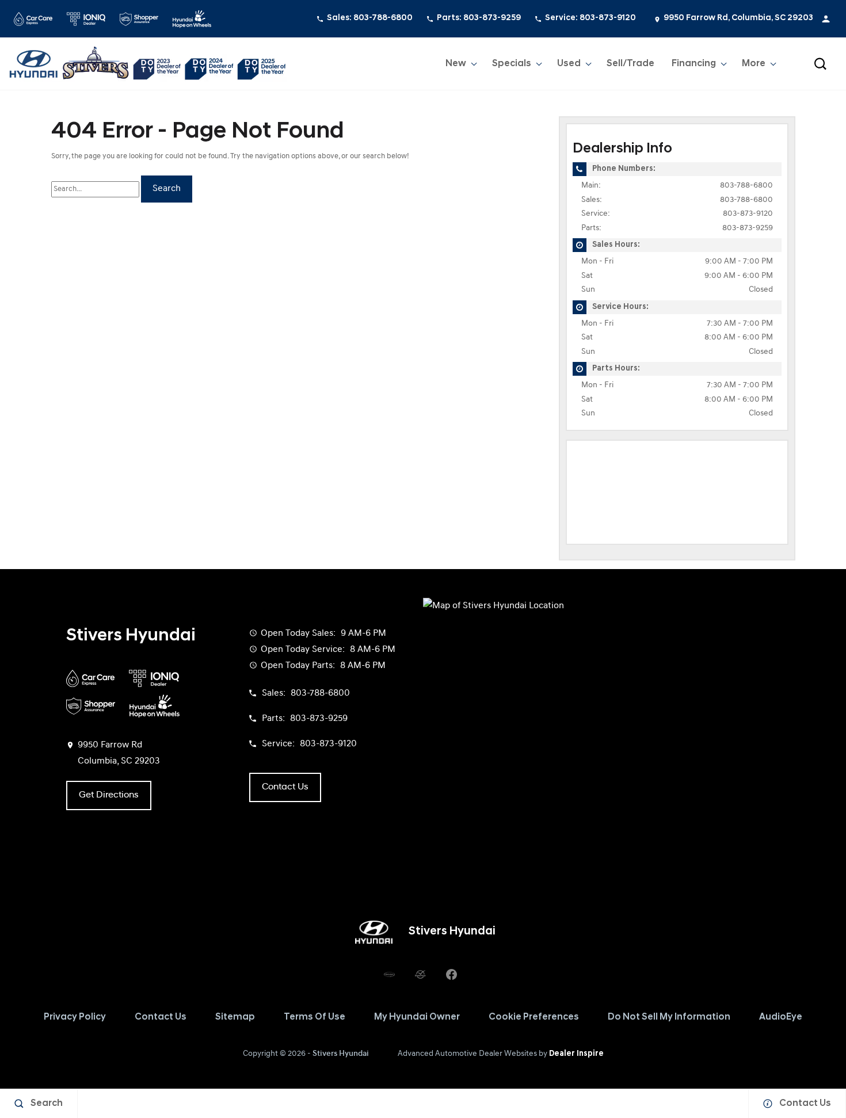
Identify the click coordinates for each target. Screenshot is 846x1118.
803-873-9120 (748, 213)
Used (569, 63)
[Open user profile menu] (826, 19)
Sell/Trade (630, 63)
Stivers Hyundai (341, 1054)
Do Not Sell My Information (669, 1017)
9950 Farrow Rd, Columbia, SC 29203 (738, 18)
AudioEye (780, 1017)
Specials (511, 63)
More (754, 66)
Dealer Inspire (576, 1054)
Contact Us (160, 1017)
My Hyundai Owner (417, 1017)
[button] (820, 64)
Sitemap (235, 1017)
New (455, 63)
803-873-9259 (747, 228)
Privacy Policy (75, 1017)
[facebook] (451, 974)
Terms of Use (314, 1017)
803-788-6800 (746, 185)
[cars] (389, 974)
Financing (694, 63)
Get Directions (109, 795)
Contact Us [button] (285, 787)
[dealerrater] (420, 974)
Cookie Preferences (534, 1017)
